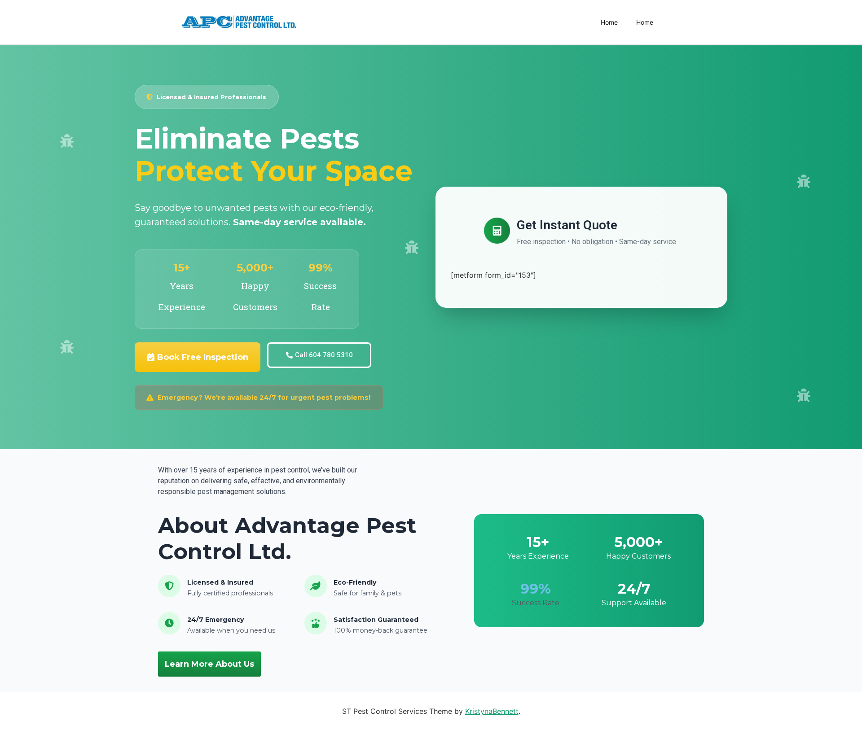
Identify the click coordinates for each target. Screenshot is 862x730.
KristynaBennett (492, 711)
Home (609, 22)
